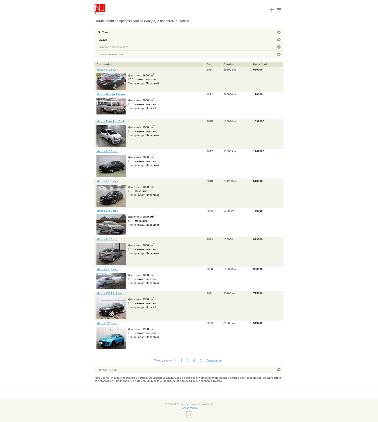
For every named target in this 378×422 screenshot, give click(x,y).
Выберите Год (107, 369)
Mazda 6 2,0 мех (107, 210)
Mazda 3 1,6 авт (107, 69)
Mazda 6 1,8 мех (107, 181)
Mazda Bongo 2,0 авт (110, 94)
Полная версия (189, 408)
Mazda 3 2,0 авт (107, 323)
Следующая (214, 360)
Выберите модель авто (113, 46)
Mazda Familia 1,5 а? (110, 121)
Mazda (102, 39)
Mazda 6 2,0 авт (107, 151)
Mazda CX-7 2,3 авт (109, 293)
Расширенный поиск (111, 54)
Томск (106, 32)
